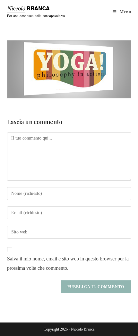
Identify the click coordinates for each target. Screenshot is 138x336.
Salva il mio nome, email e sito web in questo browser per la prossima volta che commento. (68, 263)
